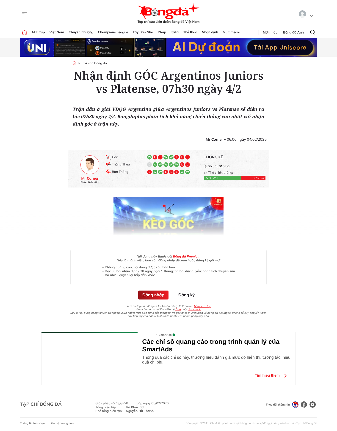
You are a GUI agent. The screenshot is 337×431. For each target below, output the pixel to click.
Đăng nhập (153, 294)
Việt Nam (56, 32)
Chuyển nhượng (81, 32)
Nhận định (210, 32)
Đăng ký (186, 294)
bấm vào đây (202, 306)
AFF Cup (38, 32)
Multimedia (231, 32)
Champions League (113, 32)
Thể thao (190, 32)
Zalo (178, 309)
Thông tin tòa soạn (32, 423)
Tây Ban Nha (143, 32)
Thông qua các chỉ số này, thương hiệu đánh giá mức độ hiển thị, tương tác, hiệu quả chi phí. (216, 359)
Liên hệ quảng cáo (62, 423)
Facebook (194, 309)
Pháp (162, 32)
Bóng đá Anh (293, 32)
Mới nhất (270, 32)
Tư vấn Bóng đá (95, 63)
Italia (175, 32)
